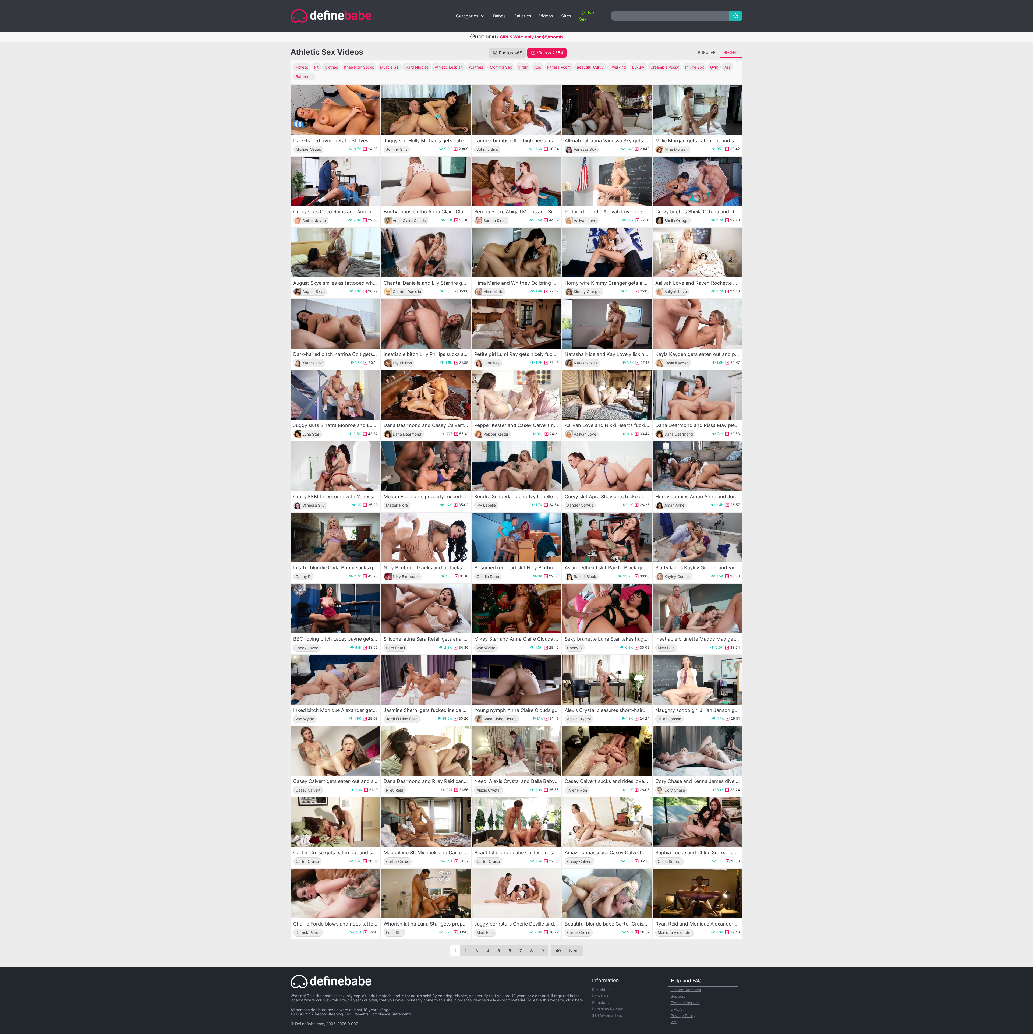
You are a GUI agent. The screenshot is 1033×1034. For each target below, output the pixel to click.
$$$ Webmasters (607, 1015)
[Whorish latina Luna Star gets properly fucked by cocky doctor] (426, 893)
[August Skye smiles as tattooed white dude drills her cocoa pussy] (335, 252)
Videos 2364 (550, 52)
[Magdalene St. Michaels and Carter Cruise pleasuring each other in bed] (426, 822)
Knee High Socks (359, 67)
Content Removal (686, 989)
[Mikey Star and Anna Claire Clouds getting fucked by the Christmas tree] (516, 608)
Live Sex (586, 16)
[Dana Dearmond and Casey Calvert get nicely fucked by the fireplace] (426, 395)
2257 (675, 1022)
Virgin (523, 67)
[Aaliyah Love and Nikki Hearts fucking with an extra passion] (607, 395)
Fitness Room (559, 67)
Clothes (331, 67)
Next (574, 950)
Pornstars (600, 1002)
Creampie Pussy (664, 67)
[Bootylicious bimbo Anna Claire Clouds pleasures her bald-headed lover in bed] (426, 181)
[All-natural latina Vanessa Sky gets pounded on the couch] (607, 110)
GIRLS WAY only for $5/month (531, 37)
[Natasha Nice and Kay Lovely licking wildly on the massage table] (607, 324)
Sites (566, 16)
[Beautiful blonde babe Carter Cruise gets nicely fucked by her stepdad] (607, 893)
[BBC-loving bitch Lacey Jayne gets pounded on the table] (335, 608)
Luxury (638, 67)
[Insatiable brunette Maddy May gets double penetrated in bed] (697, 608)
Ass (727, 67)
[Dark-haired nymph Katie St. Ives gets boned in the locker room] (335, 110)
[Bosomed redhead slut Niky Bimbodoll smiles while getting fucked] (516, 537)
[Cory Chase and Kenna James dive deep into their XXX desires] (697, 751)
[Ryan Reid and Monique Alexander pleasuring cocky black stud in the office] (697, 893)
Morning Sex (501, 67)
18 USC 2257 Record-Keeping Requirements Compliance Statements (351, 1014)
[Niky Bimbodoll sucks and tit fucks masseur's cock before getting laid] (426, 537)
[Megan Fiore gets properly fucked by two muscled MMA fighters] (426, 466)
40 (558, 950)
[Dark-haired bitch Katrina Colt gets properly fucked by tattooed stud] (335, 324)
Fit (316, 67)
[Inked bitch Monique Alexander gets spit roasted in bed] (335, 680)
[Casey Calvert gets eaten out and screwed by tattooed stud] (335, 751)
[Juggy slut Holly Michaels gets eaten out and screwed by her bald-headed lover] (426, 110)
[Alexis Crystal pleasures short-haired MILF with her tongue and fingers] (607, 680)
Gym (714, 67)
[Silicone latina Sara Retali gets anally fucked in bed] (426, 608)
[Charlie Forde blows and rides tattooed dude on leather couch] (335, 893)
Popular (707, 52)
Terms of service (685, 1002)
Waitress (476, 67)
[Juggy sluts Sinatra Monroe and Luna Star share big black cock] (335, 395)
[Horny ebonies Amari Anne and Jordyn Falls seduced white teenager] (697, 466)
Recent (731, 52)
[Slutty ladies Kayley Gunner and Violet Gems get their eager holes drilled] (697, 537)
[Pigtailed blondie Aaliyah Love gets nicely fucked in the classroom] (607, 181)
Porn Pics (600, 996)
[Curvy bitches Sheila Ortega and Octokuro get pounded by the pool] (697, 181)
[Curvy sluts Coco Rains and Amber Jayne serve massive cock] (335, 181)
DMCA (676, 1009)
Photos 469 (510, 52)
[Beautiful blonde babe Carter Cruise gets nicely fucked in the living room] (516, 822)
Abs (537, 67)
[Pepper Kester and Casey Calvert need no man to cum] (516, 395)
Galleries (522, 16)
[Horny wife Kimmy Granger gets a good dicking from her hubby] (607, 252)
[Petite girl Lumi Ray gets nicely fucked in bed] (516, 324)
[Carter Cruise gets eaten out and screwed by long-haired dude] (335, 822)
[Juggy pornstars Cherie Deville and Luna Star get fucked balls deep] (516, 893)
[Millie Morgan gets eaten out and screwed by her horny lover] (697, 110)
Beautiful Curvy (590, 67)
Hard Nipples (417, 67)
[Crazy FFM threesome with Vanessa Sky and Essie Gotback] (335, 466)
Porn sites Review (607, 1009)
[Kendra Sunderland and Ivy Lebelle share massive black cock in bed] (516, 466)
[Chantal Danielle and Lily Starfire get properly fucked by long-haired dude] (426, 252)
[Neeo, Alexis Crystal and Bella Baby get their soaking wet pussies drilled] (516, 751)
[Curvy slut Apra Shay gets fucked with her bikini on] (607, 466)
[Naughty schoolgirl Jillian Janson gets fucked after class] (697, 680)
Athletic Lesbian (449, 67)
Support (678, 996)
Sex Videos (601, 989)
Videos (546, 16)
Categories (467, 16)
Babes (499, 16)
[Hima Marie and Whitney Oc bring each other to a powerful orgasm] (516, 252)
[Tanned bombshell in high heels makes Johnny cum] (516, 110)
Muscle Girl (389, 67)
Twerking (618, 67)
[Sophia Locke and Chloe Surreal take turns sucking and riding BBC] (697, 822)
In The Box (694, 67)
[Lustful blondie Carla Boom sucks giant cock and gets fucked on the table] (335, 537)
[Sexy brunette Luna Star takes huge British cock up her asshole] (607, 608)
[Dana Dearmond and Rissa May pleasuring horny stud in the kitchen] (697, 395)
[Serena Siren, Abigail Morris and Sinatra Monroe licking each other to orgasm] (516, 181)
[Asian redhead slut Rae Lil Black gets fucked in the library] (607, 537)
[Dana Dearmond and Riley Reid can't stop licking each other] (426, 751)
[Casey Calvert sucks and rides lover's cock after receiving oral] (607, 751)
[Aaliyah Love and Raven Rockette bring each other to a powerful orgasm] (697, 252)
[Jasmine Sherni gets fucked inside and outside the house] (426, 680)
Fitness (302, 67)
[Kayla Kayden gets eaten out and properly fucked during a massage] (697, 324)
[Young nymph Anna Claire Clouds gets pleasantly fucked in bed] (516, 680)
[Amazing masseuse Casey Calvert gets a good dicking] (607, 822)
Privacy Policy (683, 1015)
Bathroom (304, 76)
